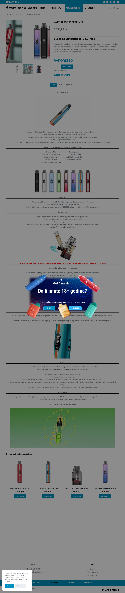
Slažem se (9, 586)
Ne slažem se (20, 586)
